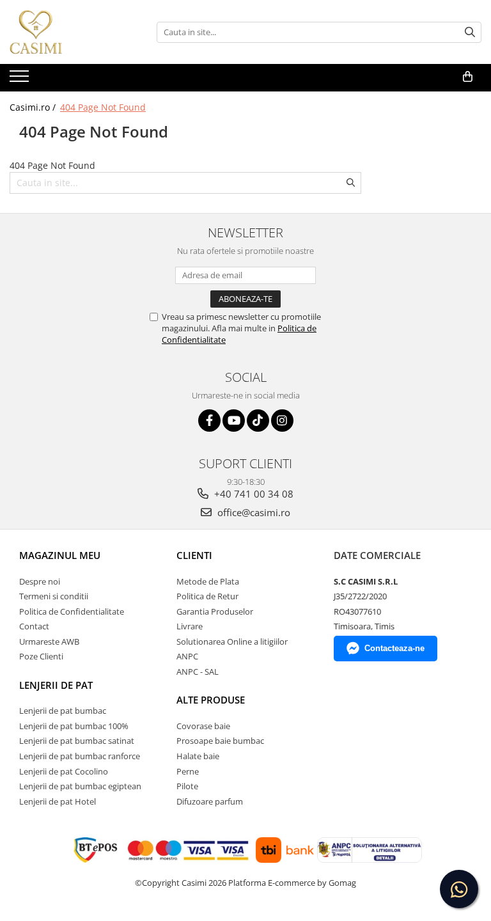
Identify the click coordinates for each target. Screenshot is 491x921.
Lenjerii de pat (56, 685)
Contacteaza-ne (394, 648)
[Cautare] (469, 32)
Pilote (187, 786)
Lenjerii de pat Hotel (57, 801)
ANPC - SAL (197, 671)
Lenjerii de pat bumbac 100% (74, 726)
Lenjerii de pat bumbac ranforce (79, 756)
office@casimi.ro (252, 512)
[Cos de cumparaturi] (467, 77)
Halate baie (197, 756)
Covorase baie (203, 726)
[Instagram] (282, 420)
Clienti (194, 555)
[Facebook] (209, 420)
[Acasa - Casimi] (73, 32)
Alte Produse (210, 699)
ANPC (187, 656)
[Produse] (21, 80)
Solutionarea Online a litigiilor (232, 641)
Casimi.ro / (34, 107)
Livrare (189, 626)
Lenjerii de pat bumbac (62, 710)
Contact (34, 626)
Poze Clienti (41, 656)
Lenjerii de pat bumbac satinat (76, 740)
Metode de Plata (207, 581)
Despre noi (39, 581)
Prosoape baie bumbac (220, 740)
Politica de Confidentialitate (71, 611)
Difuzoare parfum (209, 801)
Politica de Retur (207, 596)
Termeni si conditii (53, 596)
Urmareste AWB (49, 641)
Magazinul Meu (59, 555)
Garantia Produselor (214, 611)
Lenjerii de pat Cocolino (63, 771)
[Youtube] (233, 420)
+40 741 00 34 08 (252, 493)
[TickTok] (258, 420)
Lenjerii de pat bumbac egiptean (80, 786)
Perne (187, 771)
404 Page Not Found (103, 107)
